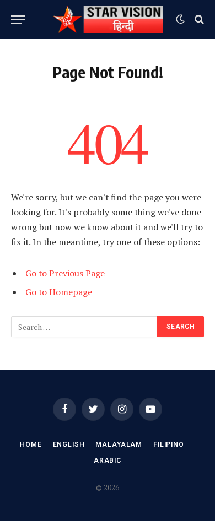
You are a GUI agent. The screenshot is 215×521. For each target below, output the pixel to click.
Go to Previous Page (65, 273)
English (69, 444)
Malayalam (118, 444)
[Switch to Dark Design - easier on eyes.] (180, 19)
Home (30, 444)
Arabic (107, 460)
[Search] (198, 19)
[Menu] (18, 19)
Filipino (168, 444)
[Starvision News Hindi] (107, 19)
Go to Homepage (58, 292)
